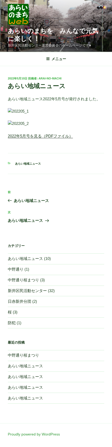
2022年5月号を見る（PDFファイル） (40, 136)
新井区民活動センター (27, 290)
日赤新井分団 (19, 301)
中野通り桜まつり (23, 280)
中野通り (15, 269)
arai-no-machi (50, 78)
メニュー (59, 59)
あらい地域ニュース (28, 163)
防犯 (12, 323)
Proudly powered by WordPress (34, 434)
